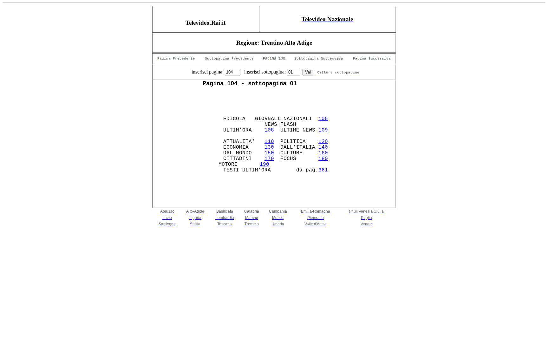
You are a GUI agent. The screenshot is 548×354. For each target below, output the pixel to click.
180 (323, 159)
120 (323, 142)
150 (269, 153)
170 (269, 159)
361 (323, 170)
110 (269, 142)
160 (323, 153)
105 (323, 119)
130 (269, 147)
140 (323, 147)
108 (269, 130)
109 (323, 130)
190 (264, 164)
